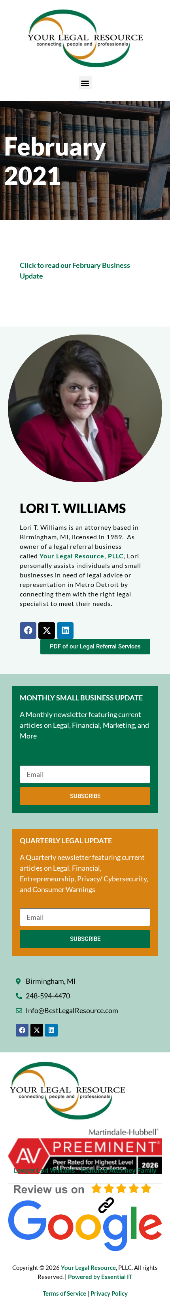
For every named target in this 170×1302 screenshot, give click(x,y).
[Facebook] (28, 630)
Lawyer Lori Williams (44, 1170)
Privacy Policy (109, 1293)
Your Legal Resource (88, 1267)
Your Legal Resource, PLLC (82, 556)
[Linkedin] (65, 630)
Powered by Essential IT (100, 1276)
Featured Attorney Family (119, 1170)
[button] (85, 82)
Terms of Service (65, 1293)
